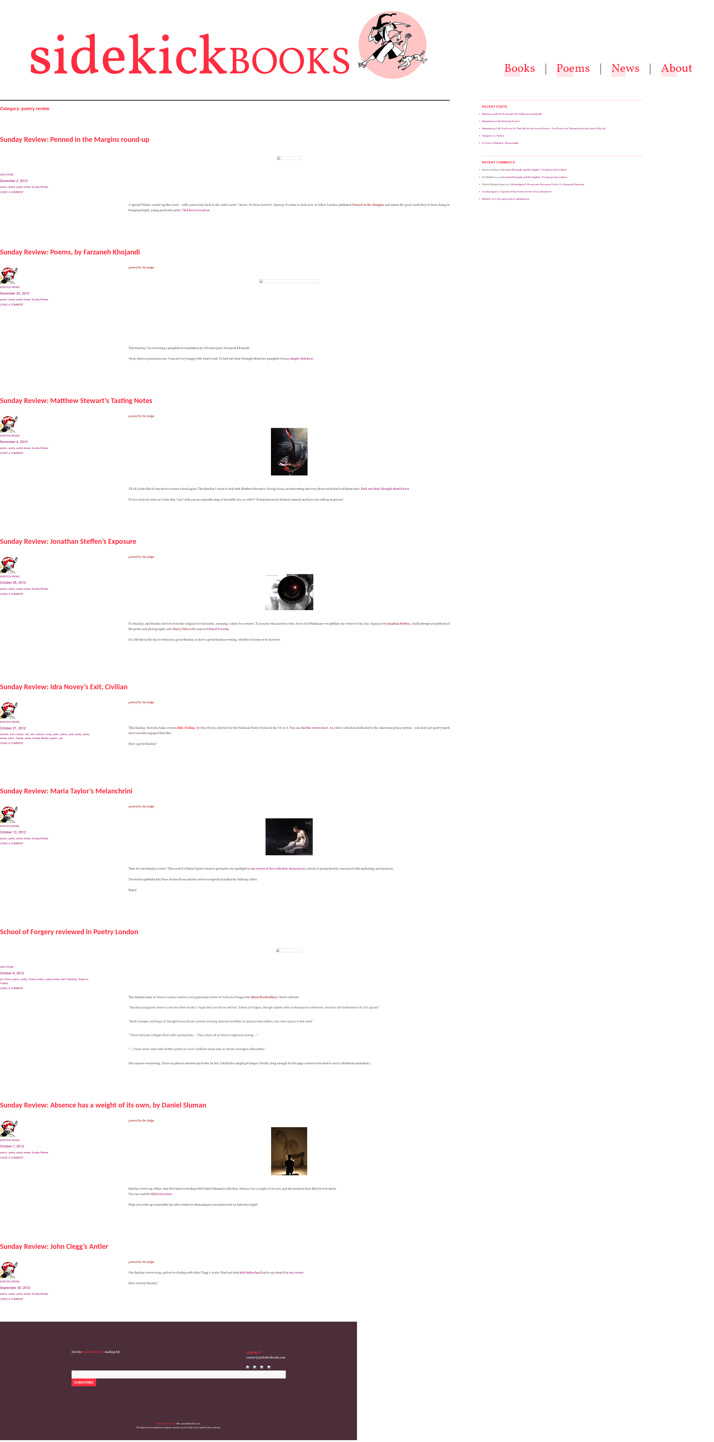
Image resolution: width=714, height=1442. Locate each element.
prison (11, 738)
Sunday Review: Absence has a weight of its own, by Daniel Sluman (103, 1105)
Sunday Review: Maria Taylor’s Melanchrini (66, 791)
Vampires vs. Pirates (493, 136)
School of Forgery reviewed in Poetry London (69, 932)
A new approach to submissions (512, 199)
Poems (573, 69)
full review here (161, 1194)
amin (12, 734)
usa (61, 738)
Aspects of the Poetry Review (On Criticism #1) (526, 192)
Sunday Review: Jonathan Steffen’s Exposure (68, 542)
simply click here (301, 359)
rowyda (19, 738)
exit (27, 734)
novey (49, 734)
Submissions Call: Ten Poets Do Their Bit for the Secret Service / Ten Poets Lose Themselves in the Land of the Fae (544, 128)
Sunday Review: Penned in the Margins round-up (74, 140)
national (40, 734)
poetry (12, 187)
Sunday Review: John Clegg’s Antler (54, 1247)
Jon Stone (7, 174)
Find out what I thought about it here (385, 489)
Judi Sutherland (250, 1273)
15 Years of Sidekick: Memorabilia (500, 143)
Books (519, 69)
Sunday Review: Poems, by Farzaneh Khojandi (70, 252)
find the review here (314, 728)
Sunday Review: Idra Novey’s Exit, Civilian (64, 687)
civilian (20, 734)
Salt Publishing (69, 979)
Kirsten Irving (10, 287)
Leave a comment (11, 192)
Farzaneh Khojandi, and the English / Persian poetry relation (534, 170)
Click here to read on (196, 210)
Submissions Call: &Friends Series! (501, 121)
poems (3, 187)
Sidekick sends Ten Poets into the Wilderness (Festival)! (512, 114)
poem (56, 734)
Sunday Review (40, 187)
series (28, 738)
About (677, 69)
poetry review (23, 187)
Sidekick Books (164, 1423)
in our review (294, 1273)
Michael (486, 199)
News (625, 69)
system (53, 738)
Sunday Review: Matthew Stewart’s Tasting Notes (76, 401)
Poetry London (36, 979)
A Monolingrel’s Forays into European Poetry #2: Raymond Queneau (546, 184)
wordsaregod (489, 192)
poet (71, 734)
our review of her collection (278, 869)
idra (32, 734)
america (4, 734)
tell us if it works (218, 629)
